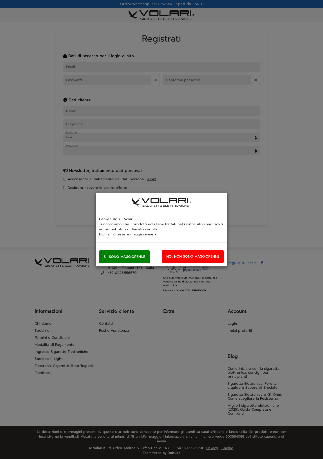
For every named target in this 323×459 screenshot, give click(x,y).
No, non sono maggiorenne (192, 256)
